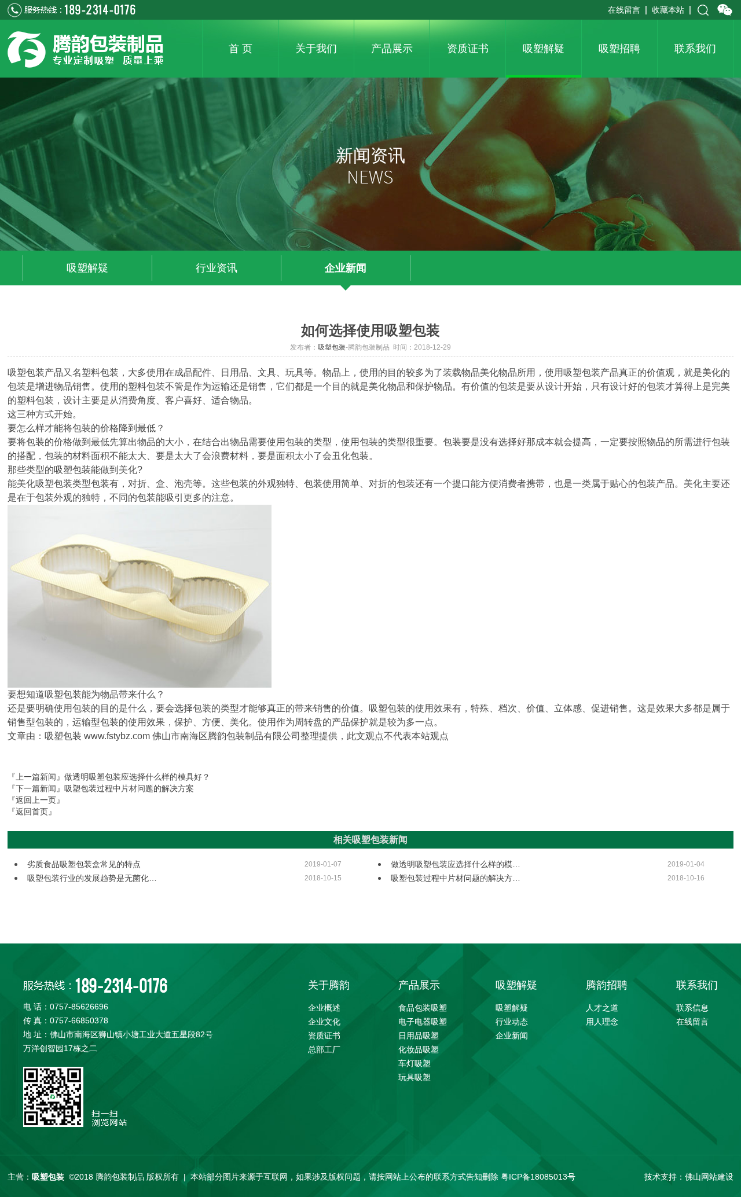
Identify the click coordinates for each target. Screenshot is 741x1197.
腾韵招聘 (607, 985)
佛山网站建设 (709, 1176)
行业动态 (512, 1021)
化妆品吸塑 (418, 1049)
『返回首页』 (32, 811)
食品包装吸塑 (422, 1007)
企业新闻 (345, 268)
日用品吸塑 (418, 1035)
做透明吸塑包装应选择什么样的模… (455, 864)
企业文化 (324, 1021)
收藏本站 (668, 9)
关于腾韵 (329, 985)
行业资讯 (216, 268)
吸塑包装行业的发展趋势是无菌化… (92, 878)
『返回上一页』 (36, 800)
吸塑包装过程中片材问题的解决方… (455, 878)
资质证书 (324, 1035)
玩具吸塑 (414, 1077)
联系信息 (692, 1007)
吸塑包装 (332, 347)
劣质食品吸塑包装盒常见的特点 (84, 864)
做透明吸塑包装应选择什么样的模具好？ (137, 776)
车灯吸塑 (414, 1063)
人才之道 (602, 1007)
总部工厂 (324, 1049)
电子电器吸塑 (422, 1021)
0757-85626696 (79, 1006)
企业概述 (324, 1007)
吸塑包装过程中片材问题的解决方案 (129, 788)
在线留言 (624, 9)
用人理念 (602, 1021)
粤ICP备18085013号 (538, 1176)
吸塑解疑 (87, 268)
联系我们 (697, 985)
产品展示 (419, 985)
